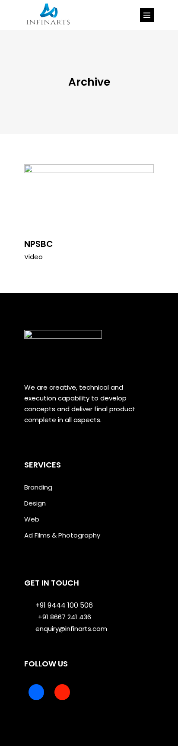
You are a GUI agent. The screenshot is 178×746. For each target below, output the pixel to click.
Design (35, 503)
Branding (38, 487)
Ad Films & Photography (62, 535)
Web (31, 519)
